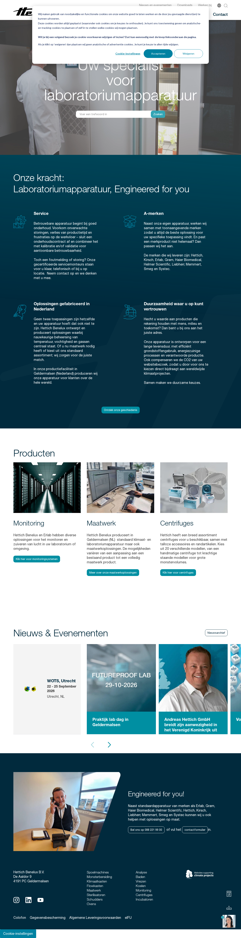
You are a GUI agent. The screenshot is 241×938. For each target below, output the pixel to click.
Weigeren (188, 53)
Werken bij (205, 5)
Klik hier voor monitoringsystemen (37, 559)
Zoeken (158, 114)
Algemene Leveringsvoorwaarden (95, 918)
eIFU (128, 918)
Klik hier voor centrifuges (178, 572)
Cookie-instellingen (127, 53)
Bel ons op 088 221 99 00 (146, 829)
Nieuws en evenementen (155, 5)
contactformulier (195, 829)
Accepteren (158, 53)
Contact (220, 14)
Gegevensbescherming (48, 918)
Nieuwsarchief (216, 632)
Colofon (19, 918)
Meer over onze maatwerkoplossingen (113, 572)
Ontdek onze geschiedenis (120, 410)
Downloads (184, 5)
